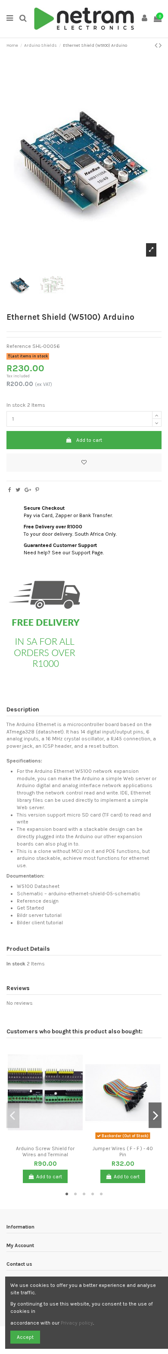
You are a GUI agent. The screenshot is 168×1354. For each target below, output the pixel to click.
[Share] (9, 490)
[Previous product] (157, 45)
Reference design (38, 901)
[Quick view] (50, 1139)
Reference (18, 346)
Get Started (30, 908)
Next (155, 1115)
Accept (25, 1337)
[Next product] (160, 45)
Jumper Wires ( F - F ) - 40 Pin (123, 1151)
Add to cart (89, 440)
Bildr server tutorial (39, 915)
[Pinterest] (37, 490)
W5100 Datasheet (38, 886)
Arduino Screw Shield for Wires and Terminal (45, 1151)
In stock (16, 405)
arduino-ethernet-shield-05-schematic (94, 894)
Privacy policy (77, 1323)
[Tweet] (18, 490)
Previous (12, 1115)
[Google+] (28, 490)
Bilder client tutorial (40, 923)
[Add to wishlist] (84, 462)
